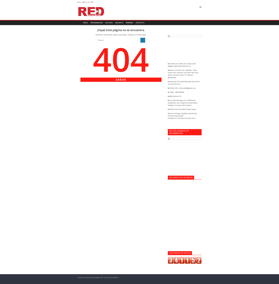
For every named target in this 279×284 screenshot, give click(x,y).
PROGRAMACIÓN (96, 23)
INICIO (85, 23)
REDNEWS (129, 23)
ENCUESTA (119, 23)
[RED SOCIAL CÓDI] (79, 22)
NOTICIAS (109, 23)
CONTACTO (140, 23)
